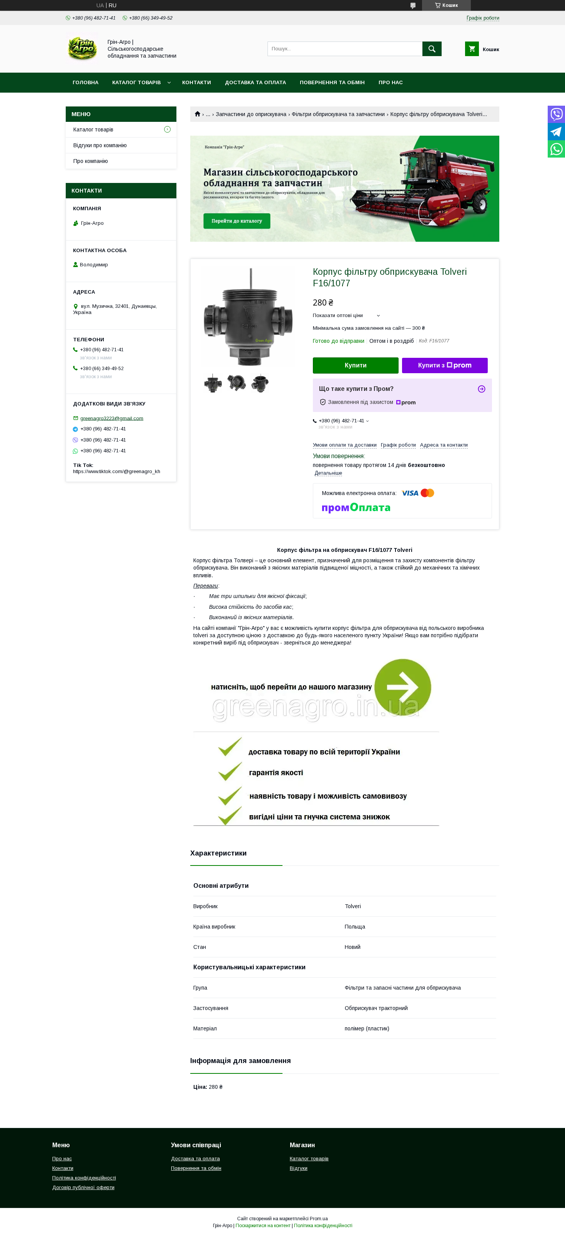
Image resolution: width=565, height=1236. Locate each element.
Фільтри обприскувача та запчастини (338, 114)
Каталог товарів (136, 82)
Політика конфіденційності (84, 1178)
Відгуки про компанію (100, 145)
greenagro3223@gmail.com (111, 418)
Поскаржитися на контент (263, 1225)
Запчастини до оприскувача (251, 114)
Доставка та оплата (255, 82)
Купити (356, 365)
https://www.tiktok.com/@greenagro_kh (116, 471)
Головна (85, 82)
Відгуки (298, 1168)
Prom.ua (319, 1218)
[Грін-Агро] (82, 63)
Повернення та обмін (332, 82)
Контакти (196, 82)
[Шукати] (432, 49)
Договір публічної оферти (83, 1187)
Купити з (431, 365)
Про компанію (90, 161)
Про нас (391, 82)
